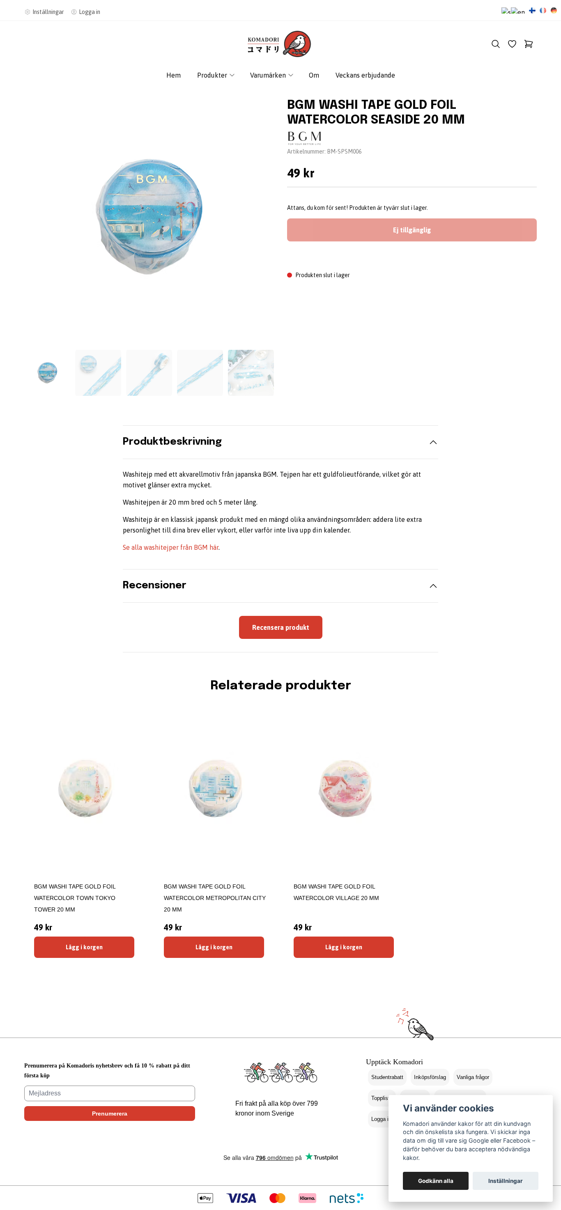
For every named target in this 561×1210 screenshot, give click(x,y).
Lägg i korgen (84, 947)
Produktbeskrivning (172, 442)
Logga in (381, 1119)
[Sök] (495, 44)
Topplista (382, 1098)
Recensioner (154, 586)
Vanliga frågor (473, 1077)
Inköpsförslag (430, 1077)
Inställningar (505, 1181)
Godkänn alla (435, 1181)
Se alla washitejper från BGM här (170, 547)
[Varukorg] (528, 44)
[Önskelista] (512, 44)
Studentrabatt (387, 1077)
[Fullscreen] (149, 217)
